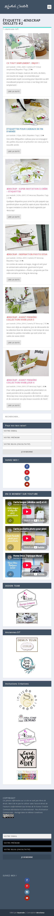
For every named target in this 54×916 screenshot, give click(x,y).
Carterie (30, 67)
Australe (12, 67)
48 (44, 386)
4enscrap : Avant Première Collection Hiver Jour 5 (22, 318)
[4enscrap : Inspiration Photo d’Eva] (27, 237)
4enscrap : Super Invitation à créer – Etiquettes (27, 190)
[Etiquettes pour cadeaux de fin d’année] (27, 112)
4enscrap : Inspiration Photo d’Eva (27, 254)
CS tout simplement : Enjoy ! (23, 63)
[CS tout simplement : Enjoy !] (27, 46)
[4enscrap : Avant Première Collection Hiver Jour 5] (27, 300)
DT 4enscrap (31, 195)
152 (45, 324)
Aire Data (40, 912)
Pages (39, 386)
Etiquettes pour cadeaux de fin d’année (25, 130)
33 (9, 198)
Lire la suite (14, 91)
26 (30, 70)
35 (21, 261)
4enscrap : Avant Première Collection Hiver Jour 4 (22, 381)
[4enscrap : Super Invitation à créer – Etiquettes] (27, 172)
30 (41, 135)
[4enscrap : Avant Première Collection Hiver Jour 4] (27, 363)
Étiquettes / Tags (21, 70)
